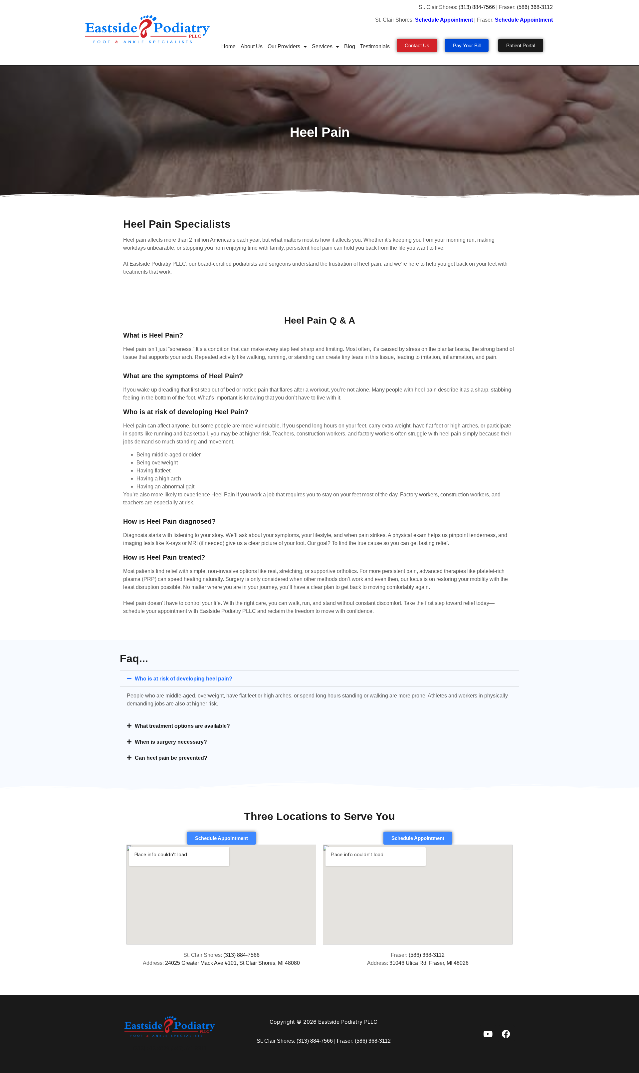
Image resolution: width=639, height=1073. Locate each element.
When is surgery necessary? (171, 742)
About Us (252, 46)
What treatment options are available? (182, 726)
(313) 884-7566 (477, 7)
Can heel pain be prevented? (171, 758)
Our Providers (284, 46)
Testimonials (375, 46)
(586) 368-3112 (535, 7)
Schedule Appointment (524, 20)
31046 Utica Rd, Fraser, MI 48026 (429, 963)
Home (228, 46)
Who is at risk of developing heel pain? (183, 678)
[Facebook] (506, 1033)
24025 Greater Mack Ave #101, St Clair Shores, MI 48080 (232, 963)
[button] (319, 678)
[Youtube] (488, 1033)
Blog (349, 46)
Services (322, 46)
